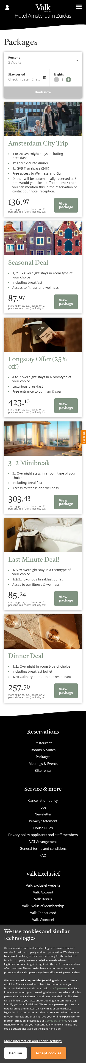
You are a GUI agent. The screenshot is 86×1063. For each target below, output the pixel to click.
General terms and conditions (43, 848)
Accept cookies (48, 1053)
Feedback (83, 437)
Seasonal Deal (28, 263)
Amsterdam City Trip (38, 144)
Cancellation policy (43, 800)
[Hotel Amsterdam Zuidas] (43, 11)
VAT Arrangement (43, 841)
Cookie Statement (55, 1020)
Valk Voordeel (43, 919)
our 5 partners (58, 988)
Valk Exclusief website (43, 885)
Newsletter (43, 814)
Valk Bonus (43, 899)
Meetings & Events (43, 763)
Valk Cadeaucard (43, 912)
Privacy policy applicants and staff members (43, 834)
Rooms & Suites (43, 749)
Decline (15, 1053)
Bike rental (43, 770)
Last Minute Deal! (34, 560)
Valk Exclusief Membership (43, 906)
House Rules (43, 828)
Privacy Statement (43, 821)
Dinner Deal (25, 656)
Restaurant (43, 743)
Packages (43, 756)
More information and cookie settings (33, 1041)
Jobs (43, 807)
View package (66, 205)
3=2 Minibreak (29, 463)
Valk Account (43, 892)
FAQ (43, 855)
